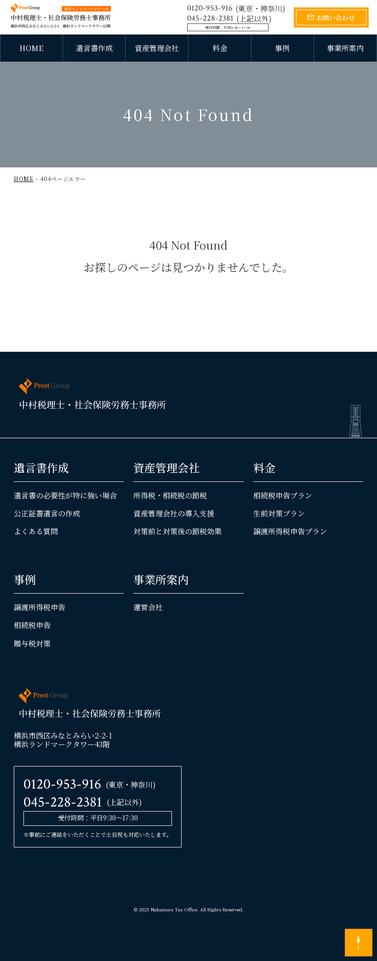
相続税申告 (32, 625)
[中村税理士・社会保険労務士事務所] (61, 16)
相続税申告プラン (282, 495)
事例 (282, 48)
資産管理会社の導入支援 (173, 513)
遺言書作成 (94, 48)
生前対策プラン (279, 513)
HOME (31, 48)
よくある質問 (36, 531)
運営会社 (148, 607)
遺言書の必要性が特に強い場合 (65, 495)
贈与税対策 (32, 643)
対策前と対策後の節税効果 (177, 531)
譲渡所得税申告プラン (290, 531)
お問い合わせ (335, 17)
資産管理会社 (157, 48)
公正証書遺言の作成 (47, 513)
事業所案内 (345, 48)
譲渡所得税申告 (39, 607)
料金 (219, 48)
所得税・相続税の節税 (170, 495)
